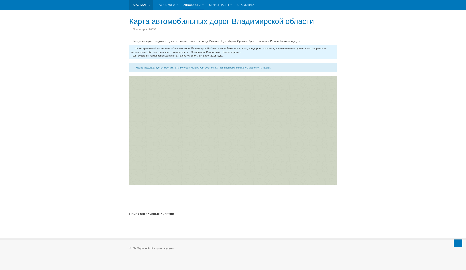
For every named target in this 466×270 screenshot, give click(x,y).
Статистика (245, 4)
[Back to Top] (458, 243)
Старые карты (219, 4)
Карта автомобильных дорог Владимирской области (221, 21)
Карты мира (167, 4)
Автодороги (192, 4)
